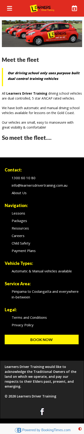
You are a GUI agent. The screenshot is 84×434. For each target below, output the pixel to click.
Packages (19, 220)
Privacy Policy (23, 325)
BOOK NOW (41, 339)
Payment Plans (24, 250)
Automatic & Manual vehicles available (42, 271)
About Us (19, 192)
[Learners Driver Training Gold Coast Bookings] (73, 8)
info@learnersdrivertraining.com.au (39, 185)
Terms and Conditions (29, 317)
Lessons (18, 213)
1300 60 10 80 (23, 177)
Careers (18, 235)
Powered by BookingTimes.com (46, 430)
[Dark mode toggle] (80, 428)
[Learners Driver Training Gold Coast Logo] (42, 8)
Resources (20, 228)
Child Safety (21, 243)
